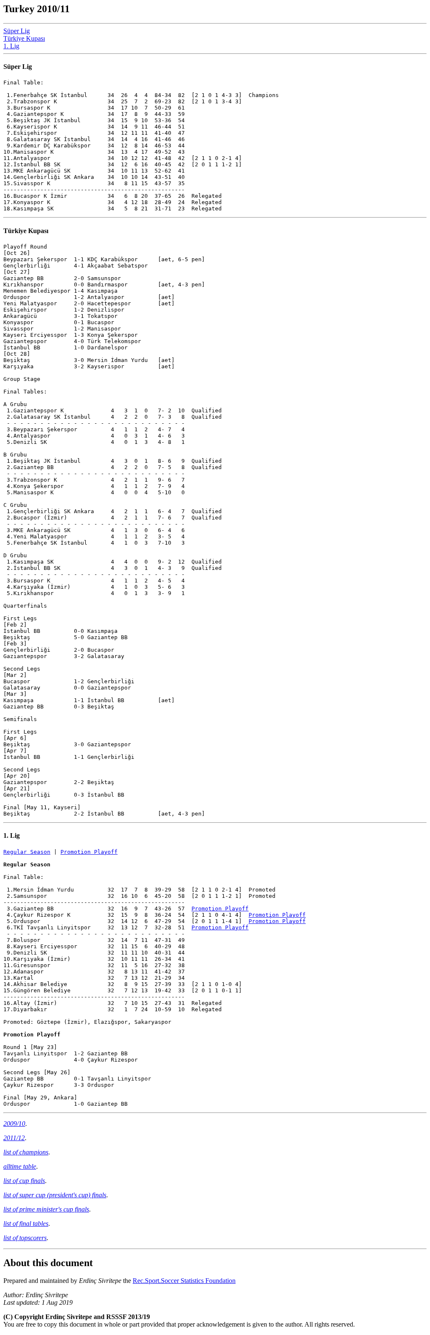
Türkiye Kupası (24, 38)
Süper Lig (16, 30)
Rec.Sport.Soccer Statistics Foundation (184, 1280)
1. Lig (11, 46)
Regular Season (26, 852)
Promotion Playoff (89, 852)
